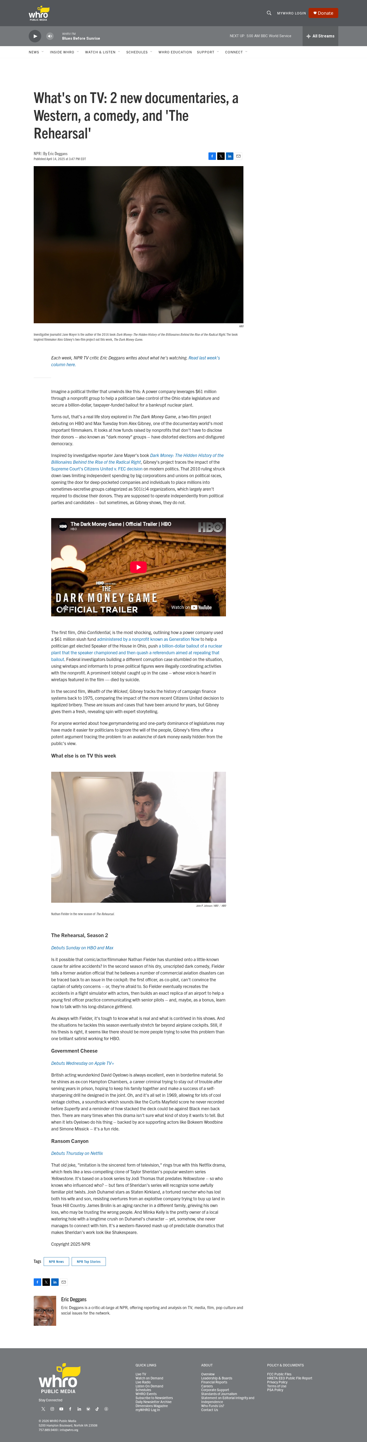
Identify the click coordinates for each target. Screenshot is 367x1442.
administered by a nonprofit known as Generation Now (148, 639)
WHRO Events (146, 1394)
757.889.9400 (48, 1430)
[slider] (58, 36)
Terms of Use (276, 1386)
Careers (207, 1386)
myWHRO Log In (148, 1410)
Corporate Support (215, 1390)
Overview (208, 1374)
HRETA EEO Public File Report (289, 1378)
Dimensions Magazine (152, 1406)
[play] (35, 36)
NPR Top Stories (89, 1261)
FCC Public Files (279, 1374)
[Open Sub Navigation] (43, 52)
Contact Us (209, 1410)
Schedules (143, 1390)
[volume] (50, 36)
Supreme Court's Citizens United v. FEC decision (97, 468)
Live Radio (143, 1382)
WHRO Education (175, 52)
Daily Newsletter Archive (154, 1402)
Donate (325, 13)
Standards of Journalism (219, 1394)
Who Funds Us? (212, 1406)
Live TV (141, 1374)
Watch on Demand (149, 1378)
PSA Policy (275, 1390)
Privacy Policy (277, 1382)
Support (205, 52)
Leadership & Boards (216, 1378)
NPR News (56, 1261)
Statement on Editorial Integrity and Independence (227, 1400)
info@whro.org (69, 1430)
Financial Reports (214, 1382)
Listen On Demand (149, 1386)
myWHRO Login (291, 13)
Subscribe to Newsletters (154, 1398)
